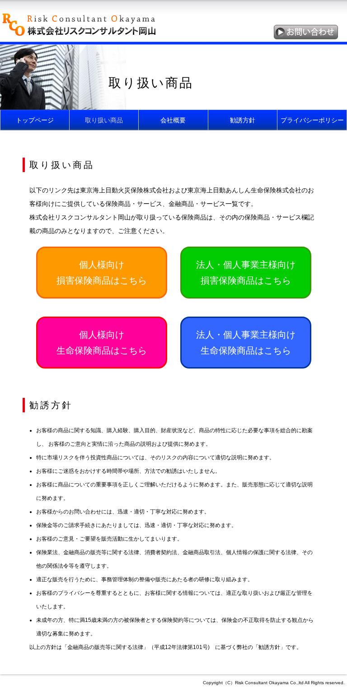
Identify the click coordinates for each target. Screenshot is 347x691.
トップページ (35, 120)
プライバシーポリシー (312, 120)
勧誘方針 (242, 120)
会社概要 (173, 120)
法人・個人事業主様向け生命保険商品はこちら (245, 342)
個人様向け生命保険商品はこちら (101, 342)
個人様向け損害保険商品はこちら (101, 272)
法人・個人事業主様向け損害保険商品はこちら (245, 272)
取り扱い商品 (104, 120)
